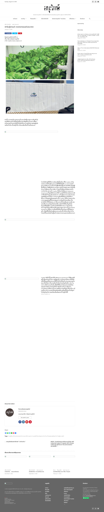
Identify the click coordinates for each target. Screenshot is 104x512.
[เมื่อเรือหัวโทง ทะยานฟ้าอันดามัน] (40, 462)
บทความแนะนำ (15, 24)
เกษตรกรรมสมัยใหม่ (33, 436)
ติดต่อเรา (82, 19)
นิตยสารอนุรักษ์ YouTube (59, 19)
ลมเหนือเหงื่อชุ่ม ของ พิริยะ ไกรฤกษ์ (61, 471)
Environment (17, 436)
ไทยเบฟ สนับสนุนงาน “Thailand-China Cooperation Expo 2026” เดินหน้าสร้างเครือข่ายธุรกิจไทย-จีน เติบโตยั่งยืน (88, 42)
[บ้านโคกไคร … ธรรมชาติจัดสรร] (15, 462)
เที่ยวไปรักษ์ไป (44, 19)
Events (65, 493)
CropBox (10, 436)
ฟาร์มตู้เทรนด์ (59, 436)
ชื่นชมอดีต (33, 19)
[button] (90, 19)
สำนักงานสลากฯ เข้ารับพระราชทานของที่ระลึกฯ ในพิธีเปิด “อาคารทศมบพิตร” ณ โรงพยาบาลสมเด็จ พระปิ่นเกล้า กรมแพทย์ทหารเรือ (88, 35)
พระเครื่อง (47, 491)
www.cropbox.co (45, 294)
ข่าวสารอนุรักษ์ (67, 497)
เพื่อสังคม (72, 19)
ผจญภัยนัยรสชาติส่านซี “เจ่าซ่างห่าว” (15, 442)
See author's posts (25, 417)
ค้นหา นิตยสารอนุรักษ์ (68, 489)
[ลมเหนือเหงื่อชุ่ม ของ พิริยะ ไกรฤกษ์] (64, 462)
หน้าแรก (15, 19)
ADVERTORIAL (67, 495)
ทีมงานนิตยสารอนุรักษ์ (24, 409)
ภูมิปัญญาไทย (48, 499)
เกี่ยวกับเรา (66, 500)
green (41, 436)
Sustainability (51, 436)
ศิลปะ (54, 470)
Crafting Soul (48, 495)
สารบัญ (23, 19)
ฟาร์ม (45, 436)
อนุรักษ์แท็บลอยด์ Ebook (69, 488)
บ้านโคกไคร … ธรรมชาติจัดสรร (12, 471)
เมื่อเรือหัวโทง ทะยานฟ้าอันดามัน (36, 471)
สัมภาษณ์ (47, 497)
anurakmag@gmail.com (91, 495)
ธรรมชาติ (24, 436)
